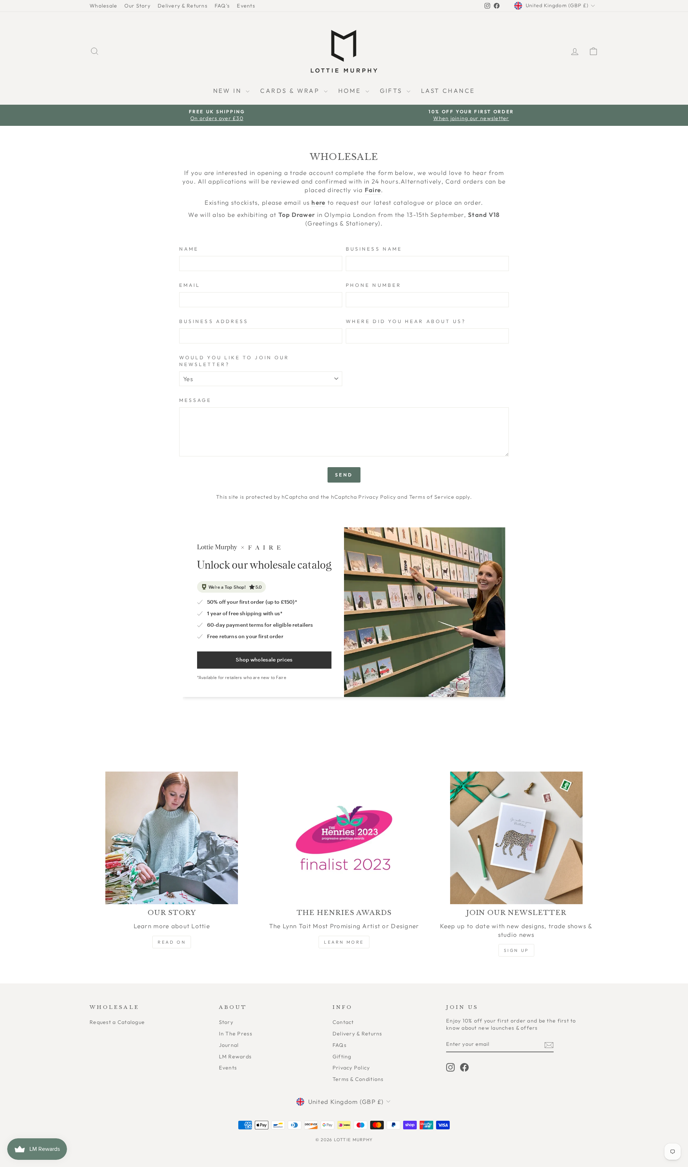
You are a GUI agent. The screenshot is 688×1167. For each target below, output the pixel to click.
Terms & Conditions (358, 1079)
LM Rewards (235, 1056)
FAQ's (222, 6)
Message (195, 400)
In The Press (235, 1033)
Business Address (213, 321)
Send (344, 475)
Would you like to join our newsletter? (234, 360)
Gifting (342, 1056)
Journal (229, 1045)
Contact (343, 1022)
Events (246, 6)
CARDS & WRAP (291, 90)
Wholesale (103, 6)
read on (172, 942)
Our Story (137, 6)
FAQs (340, 1045)
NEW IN (228, 90)
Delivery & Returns (182, 6)
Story (226, 1022)
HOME (351, 90)
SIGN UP (516, 950)
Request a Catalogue (117, 1022)
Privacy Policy (377, 497)
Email (189, 285)
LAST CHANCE (448, 90)
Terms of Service (431, 497)
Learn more (344, 942)
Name (189, 249)
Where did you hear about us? (406, 321)
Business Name (374, 249)
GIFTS (392, 90)
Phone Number (373, 285)
